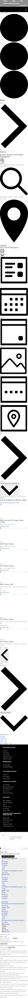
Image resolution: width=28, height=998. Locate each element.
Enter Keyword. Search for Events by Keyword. (12, 165)
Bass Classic (6, 791)
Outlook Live (3, 740)
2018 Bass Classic (7, 544)
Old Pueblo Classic (8, 789)
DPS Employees (7, 765)
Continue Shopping (8, 856)
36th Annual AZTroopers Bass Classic (12, 521)
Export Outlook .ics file (6, 743)
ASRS (21, 1)
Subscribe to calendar (6, 712)
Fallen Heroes (6, 755)
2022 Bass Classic (7, 619)
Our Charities (6, 785)
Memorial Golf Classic (8, 787)
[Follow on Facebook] (4, 829)
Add (7, 874)
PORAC (5, 1)
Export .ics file (3, 741)
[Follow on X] (7, 829)
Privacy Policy (6, 776)
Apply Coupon (4, 943)
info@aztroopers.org (8, 826)
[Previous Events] (0, 435)
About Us (5, 751)
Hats (4, 804)
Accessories (6, 808)
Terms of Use (6, 778)
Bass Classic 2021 (7, 584)
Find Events (3, 245)
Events (1, 103)
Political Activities (7, 759)
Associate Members (8, 767)
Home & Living (6, 806)
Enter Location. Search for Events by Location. (12, 197)
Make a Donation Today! (11, 3)
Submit (15, 938)
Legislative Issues (7, 757)
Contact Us (5, 774)
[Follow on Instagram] (10, 829)
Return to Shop (15, 854)
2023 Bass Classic (7, 641)
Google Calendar (4, 734)
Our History (6, 753)
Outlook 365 (3, 738)
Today (1, 481)
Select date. (22, 496)
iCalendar (2, 736)
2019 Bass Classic (7, 566)
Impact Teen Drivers (8, 793)
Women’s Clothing (7, 802)
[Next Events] (14, 479)
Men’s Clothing (7, 800)
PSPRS (13, 1)
